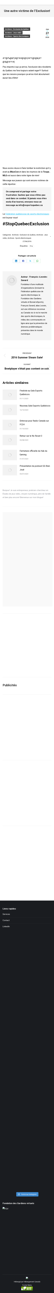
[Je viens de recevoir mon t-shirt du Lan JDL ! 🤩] (27, 1176)
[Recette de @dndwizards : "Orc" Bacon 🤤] (27, 976)
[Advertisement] (27, 727)
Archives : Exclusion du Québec (17, 29)
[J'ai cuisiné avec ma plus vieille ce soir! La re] (27, 947)
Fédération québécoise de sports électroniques (27, 214)
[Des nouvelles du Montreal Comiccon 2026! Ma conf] (27, 1119)
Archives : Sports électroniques (17, 36)
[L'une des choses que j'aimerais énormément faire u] (27, 1147)
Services (6, 914)
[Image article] (10, 395)
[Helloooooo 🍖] (27, 1090)
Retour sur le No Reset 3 (31, 436)
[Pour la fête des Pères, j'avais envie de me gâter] (27, 1004)
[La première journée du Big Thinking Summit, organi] (27, 1061)
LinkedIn (6, 926)
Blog (31, 246)
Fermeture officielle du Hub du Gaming (33, 453)
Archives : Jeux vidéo (13, 33)
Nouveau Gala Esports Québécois (35, 405)
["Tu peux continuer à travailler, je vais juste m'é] (27, 1033)
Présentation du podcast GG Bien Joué (35, 468)
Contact (6, 920)
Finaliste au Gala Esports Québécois (31, 392)
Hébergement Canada (32, 1282)
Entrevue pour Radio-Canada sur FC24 (34, 423)
